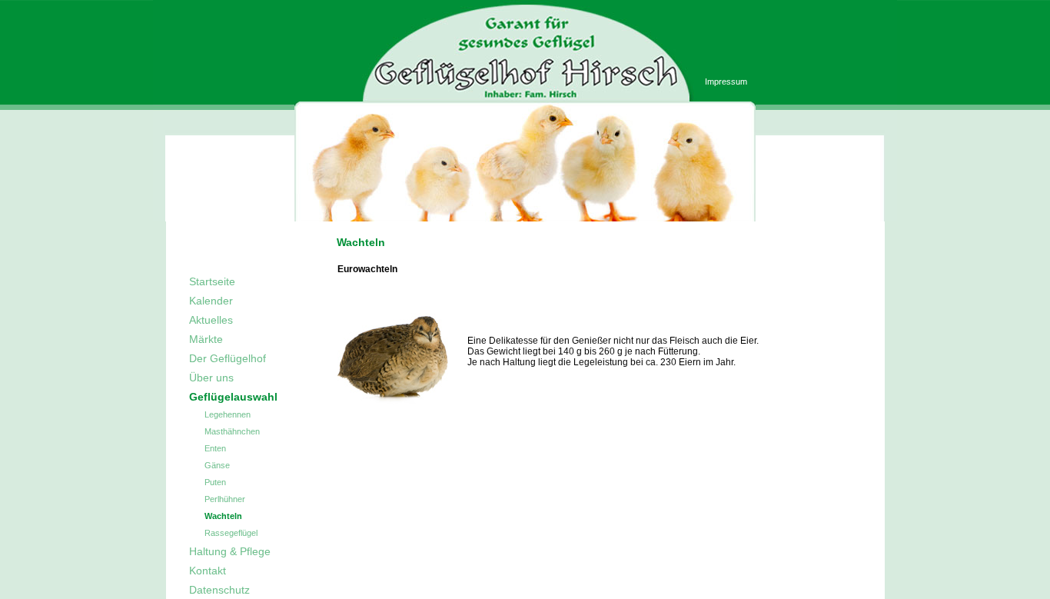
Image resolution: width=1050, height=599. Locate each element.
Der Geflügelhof (227, 358)
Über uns (211, 377)
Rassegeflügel (231, 532)
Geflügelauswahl (233, 397)
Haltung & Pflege (230, 551)
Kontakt (207, 570)
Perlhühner (224, 499)
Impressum (726, 81)
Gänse (217, 465)
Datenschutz (219, 590)
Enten (215, 448)
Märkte (206, 339)
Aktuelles (211, 320)
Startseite (212, 281)
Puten (215, 482)
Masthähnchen (232, 431)
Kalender (211, 301)
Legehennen (227, 414)
